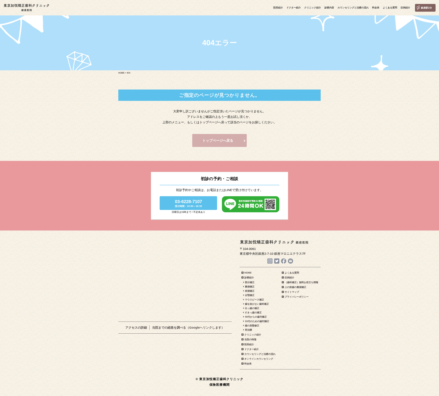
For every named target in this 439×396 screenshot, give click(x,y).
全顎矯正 (249, 295)
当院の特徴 (250, 339)
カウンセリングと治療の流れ (353, 7)
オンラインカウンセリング (258, 358)
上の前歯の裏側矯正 (295, 287)
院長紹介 (278, 7)
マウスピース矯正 (254, 299)
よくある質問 (390, 7)
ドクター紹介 (293, 7)
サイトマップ (292, 292)
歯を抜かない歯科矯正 (257, 304)
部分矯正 (249, 282)
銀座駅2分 (426, 7)
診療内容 (329, 7)
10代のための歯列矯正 (257, 321)
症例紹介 (405, 7)
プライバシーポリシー (297, 296)
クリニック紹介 (312, 7)
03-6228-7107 (188, 203)
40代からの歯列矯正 (256, 316)
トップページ (208, 122)
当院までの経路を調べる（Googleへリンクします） (188, 327)
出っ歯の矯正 (252, 308)
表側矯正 (249, 290)
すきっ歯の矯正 (253, 312)
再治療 (248, 329)
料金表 (375, 7)
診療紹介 (249, 277)
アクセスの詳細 (136, 327)
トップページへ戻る (217, 140)
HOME (248, 272)
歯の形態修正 (252, 325)
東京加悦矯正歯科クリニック (26, 8)
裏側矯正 (249, 286)
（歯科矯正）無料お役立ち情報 (301, 282)
